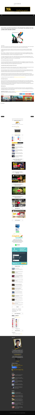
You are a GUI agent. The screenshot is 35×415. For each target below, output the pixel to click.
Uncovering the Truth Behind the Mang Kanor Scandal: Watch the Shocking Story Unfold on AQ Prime (19, 276)
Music (19, 30)
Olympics (21, 30)
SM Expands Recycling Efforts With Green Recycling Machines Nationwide (19, 151)
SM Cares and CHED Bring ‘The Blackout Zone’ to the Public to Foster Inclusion (18, 156)
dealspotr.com (17, 246)
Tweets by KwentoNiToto (17, 133)
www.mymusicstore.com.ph (18, 91)
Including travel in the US (17, 256)
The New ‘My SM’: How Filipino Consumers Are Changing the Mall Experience (19, 148)
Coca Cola (14, 30)
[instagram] (17, 361)
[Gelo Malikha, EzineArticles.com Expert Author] (17, 369)
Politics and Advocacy (14, 311)
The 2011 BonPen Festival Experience (18, 291)
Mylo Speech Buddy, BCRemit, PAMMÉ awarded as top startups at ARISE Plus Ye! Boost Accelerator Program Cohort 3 (6, 99)
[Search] (20, 12)
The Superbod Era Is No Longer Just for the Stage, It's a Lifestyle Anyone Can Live (19, 407)
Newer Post (2, 116)
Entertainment (17, 30)
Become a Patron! (17, 127)
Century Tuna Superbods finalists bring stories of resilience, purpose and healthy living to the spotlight (19, 396)
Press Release (23, 30)
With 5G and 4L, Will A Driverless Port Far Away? (17, 99)
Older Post (32, 116)
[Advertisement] (17, 21)
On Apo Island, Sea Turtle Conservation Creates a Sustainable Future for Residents (19, 393)
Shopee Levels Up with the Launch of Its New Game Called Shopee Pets (28, 99)
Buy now (23, 263)
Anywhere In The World (11, 30)
